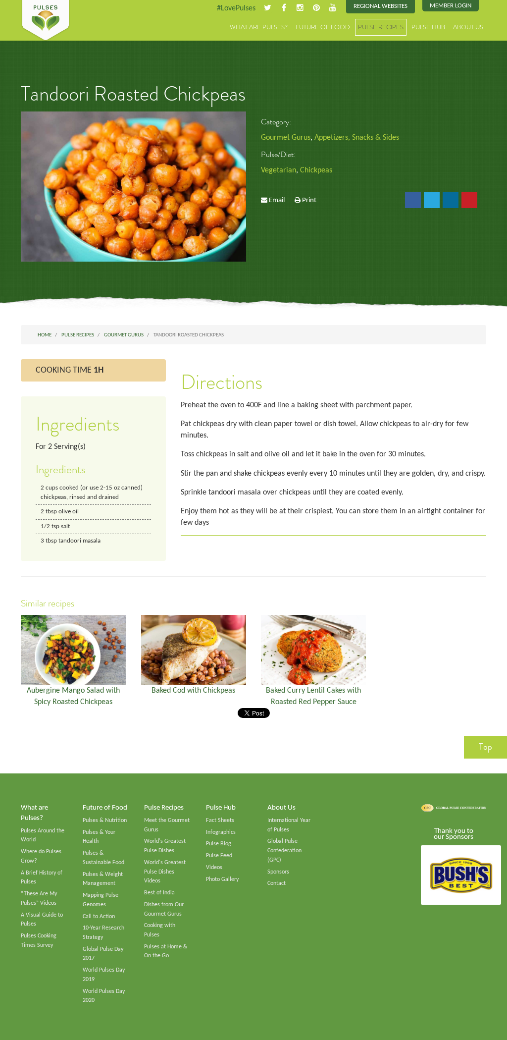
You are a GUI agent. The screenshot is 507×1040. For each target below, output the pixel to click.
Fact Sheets (220, 820)
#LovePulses (236, 8)
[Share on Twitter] (432, 200)
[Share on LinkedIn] (450, 200)
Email (277, 200)
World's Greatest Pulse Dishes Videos (165, 872)
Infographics (221, 832)
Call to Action (99, 917)
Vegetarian (278, 170)
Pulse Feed (219, 856)
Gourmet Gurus (285, 138)
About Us (468, 27)
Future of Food (323, 27)
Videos (214, 868)
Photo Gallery (222, 879)
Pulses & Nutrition (105, 820)
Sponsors (278, 872)
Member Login (450, 5)
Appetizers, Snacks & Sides (356, 138)
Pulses (45, 21)
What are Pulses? (259, 27)
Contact (276, 883)
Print (309, 200)
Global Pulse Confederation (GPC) (284, 850)
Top (485, 747)
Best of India (159, 893)
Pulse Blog (218, 844)
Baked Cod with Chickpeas (193, 691)
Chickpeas (316, 170)
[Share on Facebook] (413, 200)
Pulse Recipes (381, 27)
